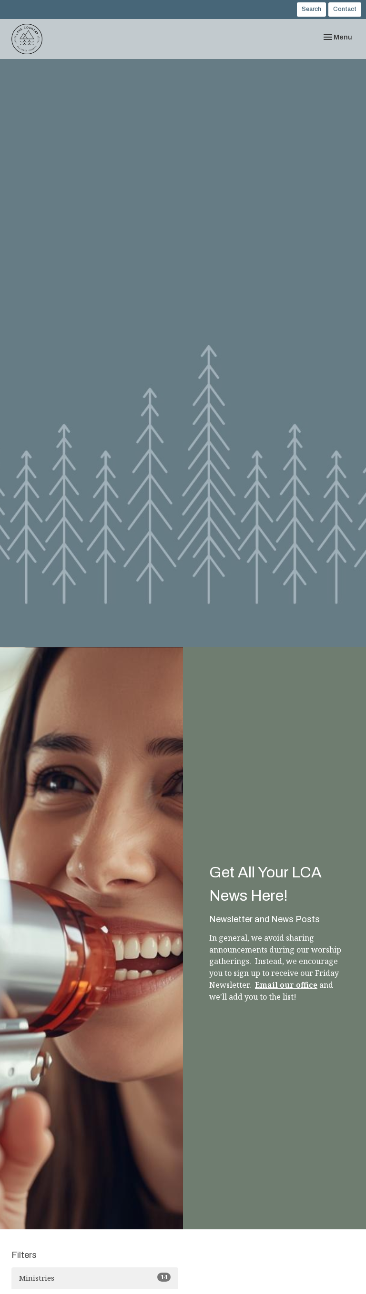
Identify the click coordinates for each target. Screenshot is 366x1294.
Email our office (286, 985)
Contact (344, 9)
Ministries (93, 1278)
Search (311, 9)
